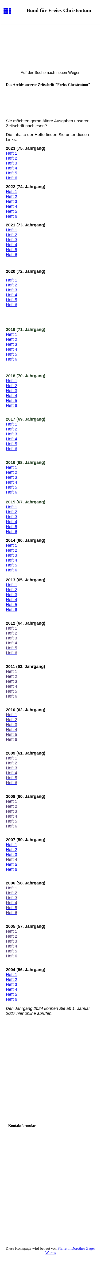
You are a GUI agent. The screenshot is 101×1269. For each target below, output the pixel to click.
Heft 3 (11, 163)
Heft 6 (11, 178)
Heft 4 (11, 168)
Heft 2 (11, 158)
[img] (50, 44)
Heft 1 (11, 153)
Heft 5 (11, 173)
